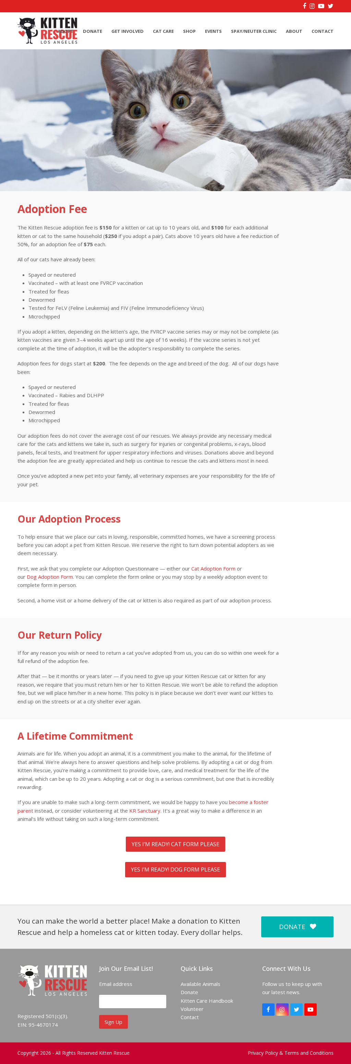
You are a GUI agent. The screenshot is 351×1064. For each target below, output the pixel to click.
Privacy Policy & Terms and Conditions (291, 1053)
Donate (189, 992)
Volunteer (192, 1008)
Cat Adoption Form (213, 568)
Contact (190, 1017)
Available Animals (200, 983)
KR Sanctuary (144, 810)
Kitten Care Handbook (207, 1000)
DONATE (292, 926)
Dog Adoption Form (50, 576)
